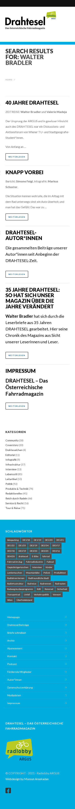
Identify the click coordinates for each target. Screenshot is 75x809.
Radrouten (60, 583)
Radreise (31, 583)
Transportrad (13, 594)
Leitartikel (11, 479)
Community (12, 440)
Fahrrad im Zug (14, 561)
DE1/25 (22, 545)
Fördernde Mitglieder (19, 671)
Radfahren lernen (15, 578)
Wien (10, 600)
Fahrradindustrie (34, 561)
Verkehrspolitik (41, 594)
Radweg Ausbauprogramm (20, 589)
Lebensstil (11, 474)
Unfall (27, 594)
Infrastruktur (12, 464)
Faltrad (50, 561)
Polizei (47, 572)
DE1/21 (60, 540)
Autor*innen (14, 679)
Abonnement (14, 648)
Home (9, 80)
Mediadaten (14, 695)
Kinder (49, 567)
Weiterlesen (16, 157)
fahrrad (46, 556)
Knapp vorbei (24, 172)
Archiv (11, 640)
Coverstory (11, 445)
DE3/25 (44, 551)
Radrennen (45, 583)
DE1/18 (26, 540)
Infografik (11, 459)
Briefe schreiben (16, 632)
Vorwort (57, 594)
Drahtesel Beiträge (18, 624)
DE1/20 (48, 540)
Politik (9, 483)
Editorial (10, 454)
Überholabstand (24, 600)
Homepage (13, 617)
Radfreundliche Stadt (38, 578)
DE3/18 (11, 551)
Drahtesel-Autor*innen (23, 235)
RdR (39, 589)
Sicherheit (62, 589)
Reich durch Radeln (16, 498)
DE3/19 (22, 551)
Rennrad (49, 589)
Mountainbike (33, 572)
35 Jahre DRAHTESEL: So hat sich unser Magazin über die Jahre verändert (32, 298)
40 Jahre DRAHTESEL (32, 102)
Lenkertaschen (14, 572)
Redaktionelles (13, 493)
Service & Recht (14, 503)
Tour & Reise (12, 508)
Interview (11, 469)
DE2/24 (44, 545)
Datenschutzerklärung (20, 687)
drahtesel (23, 556)
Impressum (20, 371)
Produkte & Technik (16, 488)
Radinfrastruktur (15, 583)
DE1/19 (37, 540)
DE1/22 (11, 545)
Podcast (12, 664)
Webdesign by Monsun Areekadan (27, 779)
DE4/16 (56, 551)
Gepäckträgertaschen (17, 567)
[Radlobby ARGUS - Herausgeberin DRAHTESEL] (19, 747)
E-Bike (35, 556)
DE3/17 (56, 545)
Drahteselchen (13, 450)
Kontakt (12, 656)
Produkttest (60, 572)
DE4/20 (11, 556)
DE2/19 (33, 545)
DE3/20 (33, 551)
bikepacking (13, 540)
